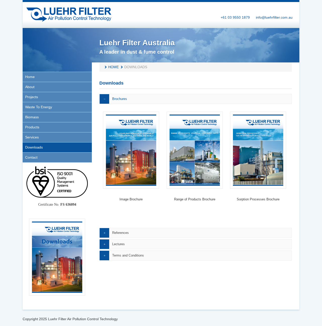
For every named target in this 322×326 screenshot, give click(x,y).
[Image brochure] (131, 150)
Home (113, 67)
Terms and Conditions (128, 255)
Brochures (119, 99)
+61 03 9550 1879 (235, 17)
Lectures (118, 244)
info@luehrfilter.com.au (274, 17)
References (120, 233)
